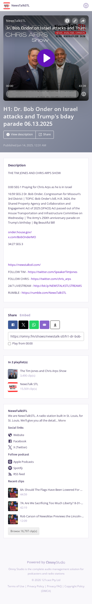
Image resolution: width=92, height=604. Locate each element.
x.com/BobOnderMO (22, 237)
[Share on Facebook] (13, 325)
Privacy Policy (35, 586)
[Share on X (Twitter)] (23, 325)
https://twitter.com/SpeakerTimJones (52, 272)
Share (47, 134)
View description (22, 134)
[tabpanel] (46, 233)
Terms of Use (16, 586)
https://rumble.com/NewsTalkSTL (44, 293)
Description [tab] (17, 165)
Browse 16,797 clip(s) (23, 531)
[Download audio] (55, 325)
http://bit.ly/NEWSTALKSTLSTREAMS (57, 286)
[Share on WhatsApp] (34, 325)
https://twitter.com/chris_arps (51, 279)
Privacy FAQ (54, 586)
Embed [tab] (25, 315)
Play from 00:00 (22, 343)
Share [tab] (12, 315)
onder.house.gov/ (20, 232)
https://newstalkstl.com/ (24, 265)
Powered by (36, 562)
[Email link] (44, 325)
